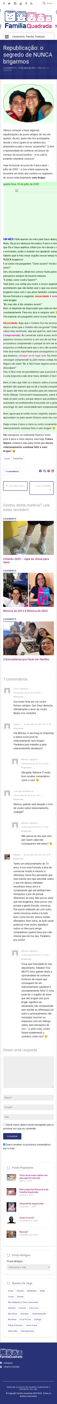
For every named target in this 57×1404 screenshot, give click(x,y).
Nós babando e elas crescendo (23, 1302)
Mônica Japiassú (29, 759)
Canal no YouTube (11, 1367)
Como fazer (31, 1325)
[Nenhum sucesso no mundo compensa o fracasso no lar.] (28, 28)
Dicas (7, 459)
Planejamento (27, 1331)
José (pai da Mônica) (23, 791)
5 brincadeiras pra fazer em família (26, 659)
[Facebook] (40, 471)
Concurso (33, 1308)
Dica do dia (25, 1319)
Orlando (12, 1308)
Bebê (42, 1291)
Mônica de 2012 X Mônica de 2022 (25, 611)
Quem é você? (26, 1217)
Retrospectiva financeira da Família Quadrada (33, 1190)
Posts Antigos (15, 1261)
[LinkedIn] (52, 471)
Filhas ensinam (15, 1325)
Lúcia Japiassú (20, 689)
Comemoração (39, 1314)
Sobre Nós (13, 1331)
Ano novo (12, 1314)
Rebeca (17, 724)
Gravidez (24, 1314)
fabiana (16, 855)
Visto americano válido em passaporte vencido (33, 1176)
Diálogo (37, 1319)
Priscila (22, 1308)
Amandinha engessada (31, 1203)
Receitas (12, 1319)
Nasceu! (23, 1232)
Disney (20, 1297)
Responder (18, 697)
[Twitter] (44, 471)
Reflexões (18, 459)
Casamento (9, 68)
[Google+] (48, 471)
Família (20, 1291)
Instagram (8, 1363)
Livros (11, 1297)
